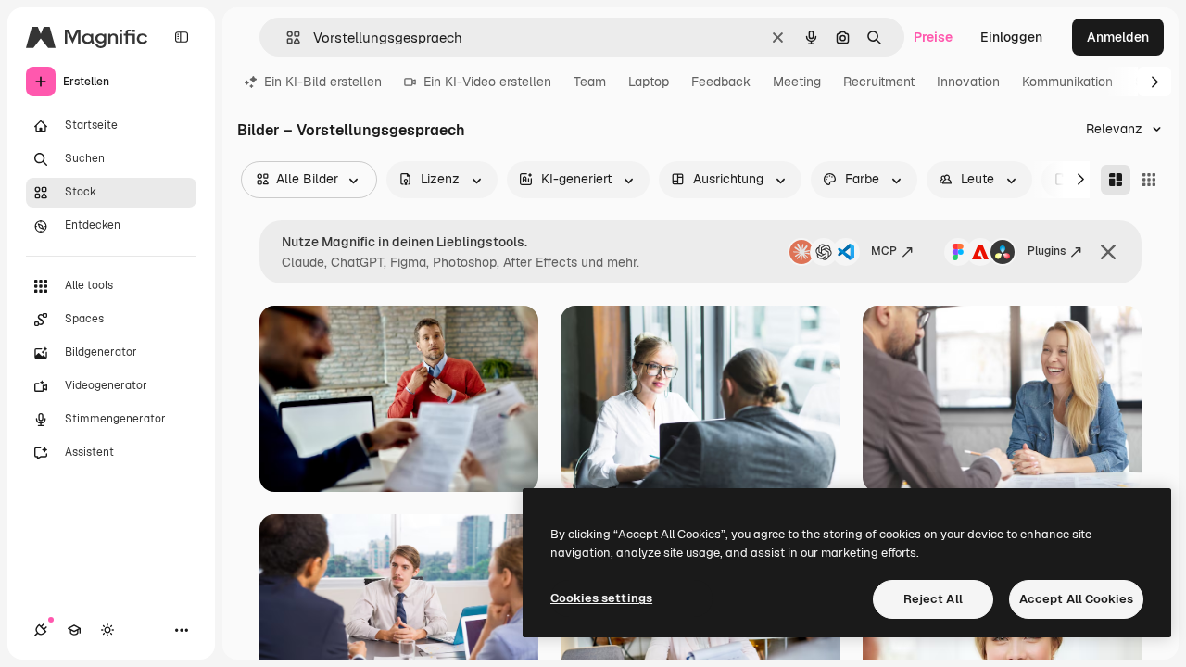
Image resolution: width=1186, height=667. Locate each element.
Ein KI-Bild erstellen (323, 81)
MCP (884, 251)
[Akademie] (74, 630)
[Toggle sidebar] (181, 37)
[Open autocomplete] (285, 37)
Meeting (797, 81)
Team (590, 81)
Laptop (648, 81)
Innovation (968, 81)
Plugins (1047, 251)
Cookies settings (601, 598)
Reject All (933, 599)
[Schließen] (1108, 252)
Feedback (721, 81)
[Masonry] (1115, 180)
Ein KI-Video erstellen (487, 81)
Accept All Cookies (1076, 599)
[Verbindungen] (41, 630)
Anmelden (1118, 37)
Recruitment (879, 81)
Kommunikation (1067, 81)
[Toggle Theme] (107, 630)
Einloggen (1011, 37)
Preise (933, 37)
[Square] (1149, 180)
